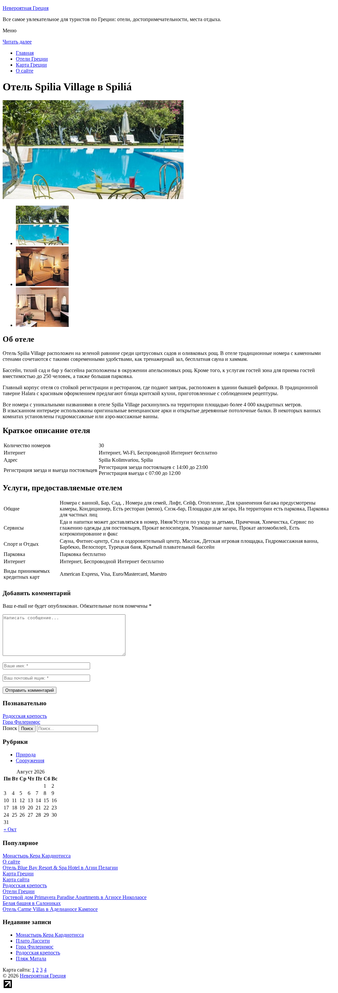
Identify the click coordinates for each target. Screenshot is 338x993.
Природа (26, 754)
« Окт (10, 829)
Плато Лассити (33, 941)
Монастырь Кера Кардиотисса (50, 935)
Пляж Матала (31, 958)
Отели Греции (32, 59)
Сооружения (30, 760)
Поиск (10, 728)
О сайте (24, 70)
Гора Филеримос (21, 722)
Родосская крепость (25, 716)
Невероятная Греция (26, 8)
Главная (25, 53)
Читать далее (17, 41)
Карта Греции (31, 65)
